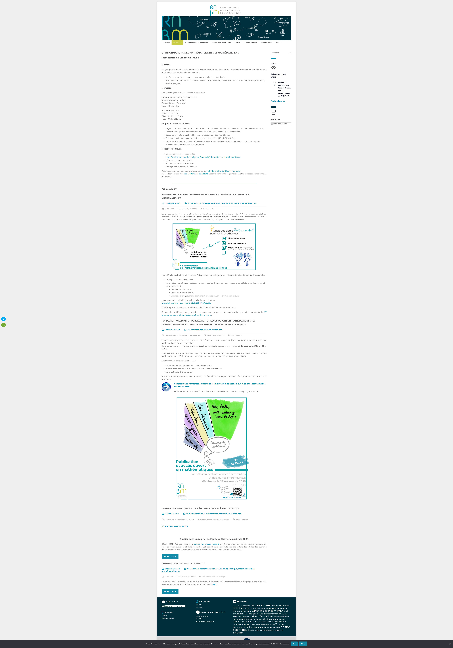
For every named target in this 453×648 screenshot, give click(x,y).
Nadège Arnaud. (173, 203)
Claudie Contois (172, 330)
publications (237, 619)
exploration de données (261, 614)
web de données (266, 627)
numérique (267, 616)
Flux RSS (199, 605)
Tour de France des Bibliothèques (258, 626)
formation (220, 335)
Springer (260, 625)
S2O (269, 622)
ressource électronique (264, 619)
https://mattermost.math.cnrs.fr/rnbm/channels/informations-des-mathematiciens (203, 157)
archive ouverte (283, 605)
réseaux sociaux (262, 622)
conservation (246, 611)
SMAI (255, 625)
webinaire (276, 627)
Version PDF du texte (176, 526)
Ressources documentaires (196, 43)
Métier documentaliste (221, 43)
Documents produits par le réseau (203, 203)
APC (221, 519)
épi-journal (253, 630)
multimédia (246, 616)
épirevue (274, 630)
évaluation (238, 632)
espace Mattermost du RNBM (194, 174)
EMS (249, 614)
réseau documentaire (244, 621)
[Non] (450, 644)
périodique (247, 619)
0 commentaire (208, 209)
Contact (164, 616)
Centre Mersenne (253, 608)
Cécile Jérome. (172, 514)
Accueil (167, 43)
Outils (237, 43)
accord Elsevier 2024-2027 (209, 519)
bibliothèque (240, 608)
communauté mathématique (273, 608)
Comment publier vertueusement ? (183, 563)
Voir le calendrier (278, 101)
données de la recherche (268, 611)
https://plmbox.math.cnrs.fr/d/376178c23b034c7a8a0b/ (186, 303)
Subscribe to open (269, 625)
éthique (280, 630)
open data (285, 617)
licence (240, 617)
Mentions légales (202, 616)
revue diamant (280, 619)
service (235, 625)
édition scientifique (218, 577)
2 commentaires (242, 519)
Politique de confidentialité (205, 621)
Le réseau (177, 43)
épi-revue (260, 630)
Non (303, 644)
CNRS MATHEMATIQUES (260, 639)
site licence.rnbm (245, 624)
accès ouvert (211, 335)
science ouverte (278, 621)
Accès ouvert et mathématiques (202, 569)
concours (236, 611)
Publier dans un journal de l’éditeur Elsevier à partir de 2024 (201, 508)
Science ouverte (250, 43)
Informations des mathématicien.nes (238, 203)
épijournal (267, 630)
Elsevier (226, 519)
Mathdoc (286, 639)
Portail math (276, 639)
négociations (278, 617)
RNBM (214, 584)
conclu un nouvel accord (206, 544)
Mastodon (199, 607)
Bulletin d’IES (266, 43)
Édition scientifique (195, 514)
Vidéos (278, 43)
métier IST (256, 616)
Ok (294, 644)
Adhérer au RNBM (168, 618)
